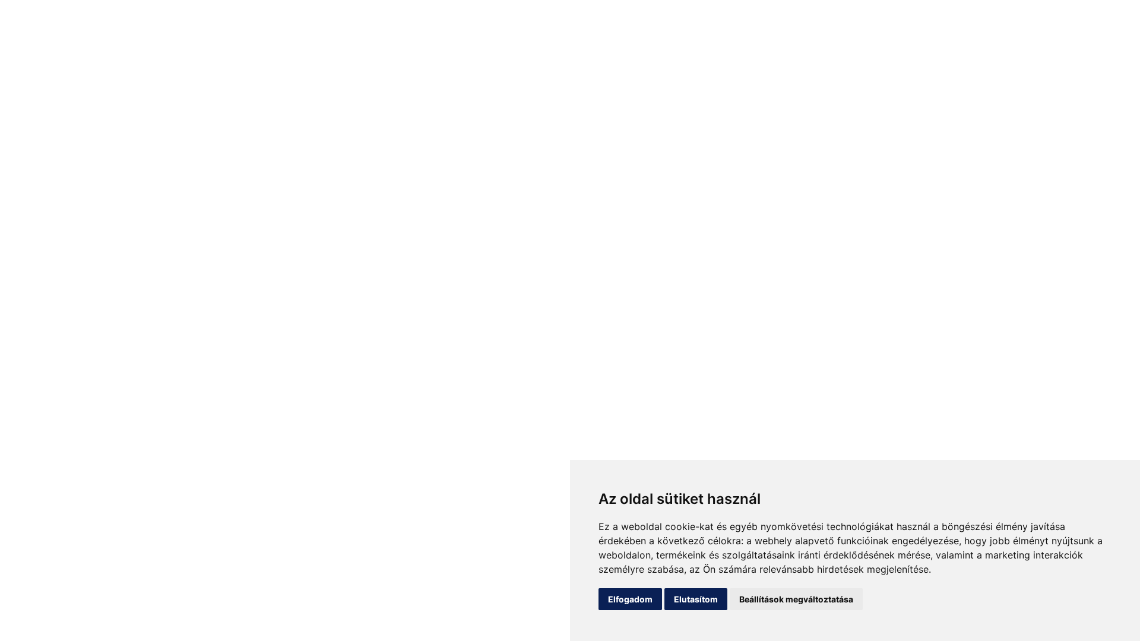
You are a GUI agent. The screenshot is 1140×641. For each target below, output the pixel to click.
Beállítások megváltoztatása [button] (796, 599)
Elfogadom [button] (630, 599)
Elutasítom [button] (696, 599)
